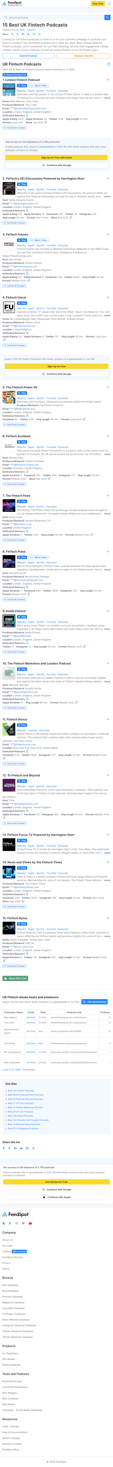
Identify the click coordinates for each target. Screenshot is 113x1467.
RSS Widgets (9, 1392)
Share (5, 34)
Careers (14, 1251)
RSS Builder (8, 1404)
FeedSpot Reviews (12, 1257)
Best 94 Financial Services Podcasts (25, 1099)
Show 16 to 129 (17, 978)
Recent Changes (11, 1438)
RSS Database (10, 1285)
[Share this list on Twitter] (17, 34)
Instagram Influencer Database (19, 1325)
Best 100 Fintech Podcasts (21, 1090)
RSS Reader (8, 1359)
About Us (7, 1239)
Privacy (6, 1262)
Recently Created (12, 1443)
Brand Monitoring (12, 1381)
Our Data (7, 1245)
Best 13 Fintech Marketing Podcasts (25, 1107)
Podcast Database (12, 1296)
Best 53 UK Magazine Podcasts (23, 1128)
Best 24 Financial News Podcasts (24, 1124)
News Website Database (15, 1319)
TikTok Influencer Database (17, 1336)
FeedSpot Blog (10, 1449)
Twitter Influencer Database (17, 1331)
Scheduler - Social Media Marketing (22, 1410)
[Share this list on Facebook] (12, 34)
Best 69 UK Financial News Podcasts (26, 1094)
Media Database (11, 1364)
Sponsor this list (83, 55)
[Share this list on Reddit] (28, 34)
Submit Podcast (28, 55)
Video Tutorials (10, 1426)
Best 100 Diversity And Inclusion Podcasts (28, 1120)
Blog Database (10, 1290)
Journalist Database (13, 1308)
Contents (31, 29)
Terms (5, 1268)
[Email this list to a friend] (34, 34)
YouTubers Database (13, 1313)
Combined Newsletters (15, 1387)
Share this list (11, 1142)
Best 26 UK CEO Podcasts (20, 1111)
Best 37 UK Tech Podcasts (21, 1103)
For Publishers (10, 1353)
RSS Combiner (10, 1398)
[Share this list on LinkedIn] (23, 34)
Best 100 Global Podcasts (20, 1115)
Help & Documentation (15, 1432)
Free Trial (98, 3)
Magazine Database (13, 1302)
